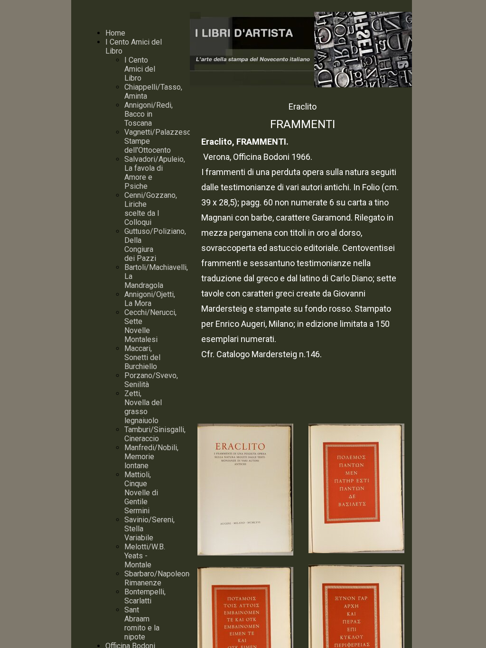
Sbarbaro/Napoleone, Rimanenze (159, 578)
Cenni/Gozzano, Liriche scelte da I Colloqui (150, 209)
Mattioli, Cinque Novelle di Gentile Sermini (141, 492)
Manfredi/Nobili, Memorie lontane (151, 456)
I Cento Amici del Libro (139, 69)
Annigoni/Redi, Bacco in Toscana (148, 114)
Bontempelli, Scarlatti (145, 596)
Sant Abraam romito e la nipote (141, 623)
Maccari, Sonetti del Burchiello (142, 357)
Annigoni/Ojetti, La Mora (149, 299)
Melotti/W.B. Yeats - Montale (144, 555)
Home (115, 32)
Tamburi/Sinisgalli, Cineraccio (155, 434)
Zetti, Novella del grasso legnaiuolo (143, 407)
